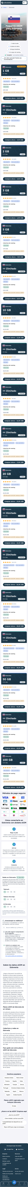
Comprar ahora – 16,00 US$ (14, 421)
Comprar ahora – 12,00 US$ (14, 379)
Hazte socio (18, 1173)
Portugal (5, 1088)
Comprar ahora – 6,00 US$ (14, 218)
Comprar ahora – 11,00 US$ (14, 337)
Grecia (22, 1084)
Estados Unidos (9, 1077)
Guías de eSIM (18, 1156)
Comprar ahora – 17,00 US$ (14, 462)
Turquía (15, 1084)
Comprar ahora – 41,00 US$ (14, 707)
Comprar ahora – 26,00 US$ (14, 584)
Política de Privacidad (7, 1173)
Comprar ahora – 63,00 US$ (14, 748)
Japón (14, 1091)
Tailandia (6, 1091)
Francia (7, 1081)
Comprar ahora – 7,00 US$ (14, 257)
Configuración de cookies (6, 1164)
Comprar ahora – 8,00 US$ (14, 298)
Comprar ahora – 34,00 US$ (14, 668)
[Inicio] (6, 3)
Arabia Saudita (17, 1095)
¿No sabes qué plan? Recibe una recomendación (12, 58)
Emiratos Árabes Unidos (18, 1088)
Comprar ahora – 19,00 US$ (14, 501)
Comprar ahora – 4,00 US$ (14, 140)
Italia (21, 1081)
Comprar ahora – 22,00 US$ (14, 543)
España (15, 1081)
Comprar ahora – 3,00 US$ (14, 98)
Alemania (6, 1084)
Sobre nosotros (6, 1156)
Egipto (8, 1095)
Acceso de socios (19, 1171)
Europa (14, 1106)
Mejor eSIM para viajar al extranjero (14, 1127)
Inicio (4, 7)
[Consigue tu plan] (14, 1182)
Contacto (4, 1158)
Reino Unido (19, 1077)
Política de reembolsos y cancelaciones (5, 1177)
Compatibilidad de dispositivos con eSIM (12, 1122)
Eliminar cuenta (6, 1161)
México (21, 1091)
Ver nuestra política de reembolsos (14, 956)
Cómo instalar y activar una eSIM (14, 1118)
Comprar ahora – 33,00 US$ (14, 626)
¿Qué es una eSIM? (14, 1115)
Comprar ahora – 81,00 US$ (14, 787)
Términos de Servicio (7, 1171)
